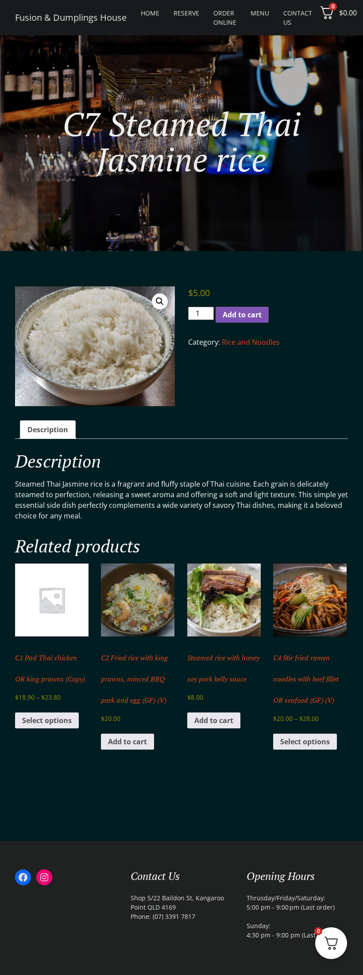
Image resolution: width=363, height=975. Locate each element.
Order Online (224, 18)
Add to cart (242, 315)
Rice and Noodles (251, 342)
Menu (260, 13)
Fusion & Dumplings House (71, 17)
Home (150, 13)
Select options (47, 720)
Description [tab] (47, 429)
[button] (160, 301)
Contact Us (297, 18)
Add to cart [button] (127, 741)
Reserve (186, 13)
